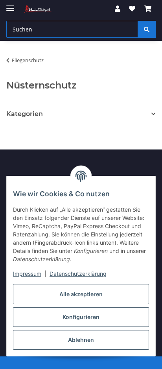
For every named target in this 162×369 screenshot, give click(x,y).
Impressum (27, 273)
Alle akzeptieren (81, 294)
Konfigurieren (81, 317)
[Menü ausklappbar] (10, 5)
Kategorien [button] (24, 114)
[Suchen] (147, 29)
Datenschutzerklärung (78, 273)
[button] (117, 9)
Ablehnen (81, 339)
